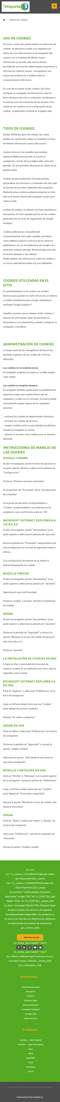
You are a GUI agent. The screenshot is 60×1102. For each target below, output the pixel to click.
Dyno (30, 1062)
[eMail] (40, 947)
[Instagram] (29, 947)
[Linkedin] (24, 947)
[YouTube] (35, 947)
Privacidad (13, 961)
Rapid (30, 1053)
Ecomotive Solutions (31, 1009)
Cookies (22, 961)
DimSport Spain (30, 1000)
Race (31, 1049)
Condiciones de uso (43, 956)
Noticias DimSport (30, 1005)
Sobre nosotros (30, 1018)
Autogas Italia (31, 1014)
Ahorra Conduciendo (31, 987)
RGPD (30, 961)
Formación (30, 1067)
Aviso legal (28, 956)
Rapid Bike (30, 1058)
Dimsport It (30, 991)
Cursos (31, 1071)
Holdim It (30, 996)
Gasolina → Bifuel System (31, 1040)
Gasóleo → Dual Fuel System (30, 1044)
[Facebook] (18, 947)
